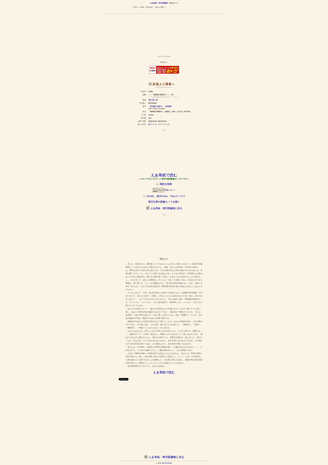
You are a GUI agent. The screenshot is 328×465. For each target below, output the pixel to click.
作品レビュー (169, 190)
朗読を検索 (166, 184)
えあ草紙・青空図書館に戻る (166, 208)
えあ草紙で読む (164, 175)
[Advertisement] (163, 33)
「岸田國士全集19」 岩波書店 (160, 106)
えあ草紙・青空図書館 (159, 3)
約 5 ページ (152, 124)
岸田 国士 (152, 100)
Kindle (150, 196)
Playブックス (177, 196)
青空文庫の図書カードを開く (164, 201)
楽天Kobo (162, 196)
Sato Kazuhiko (167, 463)
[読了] (150, 84)
